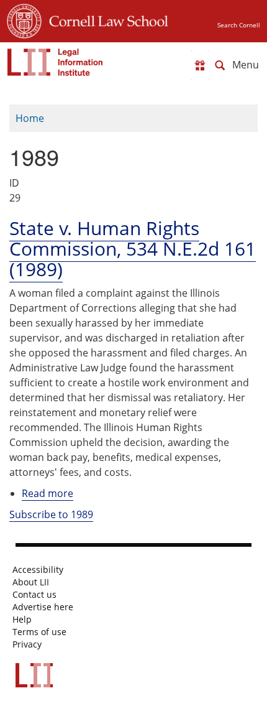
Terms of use (39, 632)
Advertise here (42, 607)
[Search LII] (220, 65)
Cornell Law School (105, 19)
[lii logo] (55, 62)
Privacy (27, 644)
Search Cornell (238, 25)
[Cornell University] (24, 19)
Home (30, 118)
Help (22, 619)
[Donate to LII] (200, 65)
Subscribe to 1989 (51, 514)
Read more (47, 493)
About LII (30, 582)
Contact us (34, 594)
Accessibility (37, 569)
